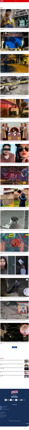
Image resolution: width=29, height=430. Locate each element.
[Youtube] (13, 396)
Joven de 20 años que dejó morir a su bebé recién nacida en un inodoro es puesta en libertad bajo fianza (14, 275)
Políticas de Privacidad (3, 416)
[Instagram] (15, 396)
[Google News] (16, 396)
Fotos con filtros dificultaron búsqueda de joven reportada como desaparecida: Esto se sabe (12, 163)
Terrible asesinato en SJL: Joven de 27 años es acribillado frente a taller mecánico (11, 185)
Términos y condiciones (3, 415)
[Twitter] (12, 396)
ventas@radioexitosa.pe (5, 406)
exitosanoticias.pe (4, 407)
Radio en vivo (2, 417)
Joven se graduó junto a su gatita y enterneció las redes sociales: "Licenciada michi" (11, 141)
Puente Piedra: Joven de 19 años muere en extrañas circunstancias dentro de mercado (12, 51)
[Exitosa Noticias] (1, 1)
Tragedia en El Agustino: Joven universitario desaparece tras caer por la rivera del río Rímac (12, 320)
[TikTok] (17, 396)
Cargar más (14, 347)
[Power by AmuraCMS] (27, 423)
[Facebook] (11, 396)
